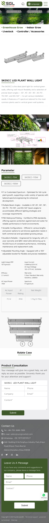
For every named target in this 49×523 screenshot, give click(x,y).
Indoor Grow (34, 27)
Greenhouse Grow (13, 27)
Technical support (31, 517)
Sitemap (14, 520)
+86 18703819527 (22, 438)
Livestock (8, 31)
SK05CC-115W (31, 177)
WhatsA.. (44, 498)
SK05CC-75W (10, 177)
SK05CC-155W (11, 183)
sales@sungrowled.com (22, 434)
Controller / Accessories (30, 31)
